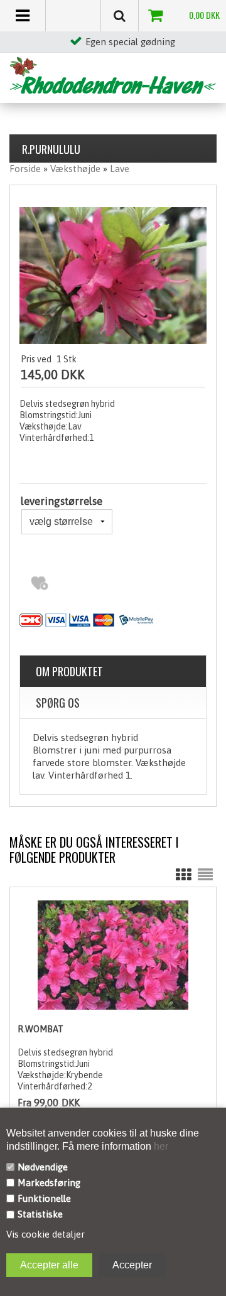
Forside (25, 168)
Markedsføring (49, 1182)
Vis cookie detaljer (45, 1234)
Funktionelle (44, 1198)
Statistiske (40, 1214)
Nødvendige (43, 1167)
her (159, 1146)
